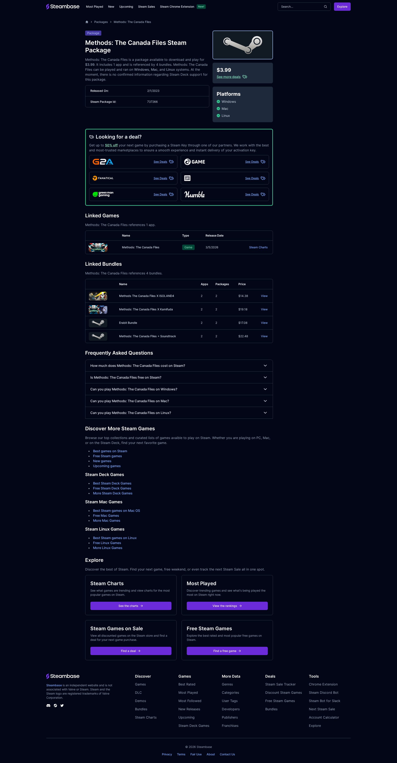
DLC (138, 692)
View (264, 296)
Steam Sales (146, 6)
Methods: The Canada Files (132, 22)
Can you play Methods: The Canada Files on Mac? (129, 401)
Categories (230, 692)
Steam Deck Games (193, 726)
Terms (181, 754)
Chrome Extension (323, 684)
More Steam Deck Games (113, 493)
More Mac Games (106, 520)
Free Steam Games (280, 701)
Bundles (141, 709)
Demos (140, 701)
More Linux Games (107, 548)
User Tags (230, 701)
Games (140, 684)
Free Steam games (107, 456)
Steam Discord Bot (323, 692)
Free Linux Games (107, 543)
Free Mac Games (106, 515)
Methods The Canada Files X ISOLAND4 (146, 296)
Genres (227, 684)
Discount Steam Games (283, 692)
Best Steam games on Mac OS (116, 510)
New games (102, 461)
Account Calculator (324, 717)
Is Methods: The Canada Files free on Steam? (125, 377)
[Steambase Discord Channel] (48, 705)
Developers (231, 709)
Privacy (167, 754)
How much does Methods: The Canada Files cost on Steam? (137, 366)
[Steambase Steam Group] (55, 705)
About (211, 754)
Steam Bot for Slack (324, 701)
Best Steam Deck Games (112, 483)
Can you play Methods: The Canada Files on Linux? (130, 413)
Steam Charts (258, 247)
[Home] (86, 22)
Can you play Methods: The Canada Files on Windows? (133, 389)
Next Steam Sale (322, 709)
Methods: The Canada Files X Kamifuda (146, 309)
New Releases (189, 709)
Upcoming (126, 6)
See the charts (128, 606)
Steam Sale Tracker (280, 684)
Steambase (54, 685)
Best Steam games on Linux (115, 538)
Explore (342, 6)
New (111, 6)
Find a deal (128, 651)
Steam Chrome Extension (177, 6)
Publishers (230, 717)
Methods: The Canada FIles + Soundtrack (147, 336)
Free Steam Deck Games (112, 488)
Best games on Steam (110, 451)
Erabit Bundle (128, 322)
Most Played (94, 6)
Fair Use (196, 754)
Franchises (230, 726)
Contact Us (227, 754)
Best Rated (186, 684)
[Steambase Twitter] (62, 705)
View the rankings (225, 606)
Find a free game (224, 651)
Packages (101, 22)
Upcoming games (107, 466)
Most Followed (189, 701)
